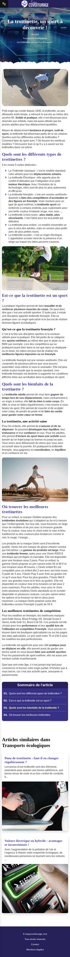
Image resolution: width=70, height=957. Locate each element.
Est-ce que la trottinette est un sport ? (27, 700)
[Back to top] (61, 948)
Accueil (35, 34)
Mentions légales (35, 949)
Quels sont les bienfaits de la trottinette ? (31, 707)
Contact (35, 944)
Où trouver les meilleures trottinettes (27, 715)
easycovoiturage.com (36, 934)
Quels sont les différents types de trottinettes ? (33, 693)
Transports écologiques (35, 38)
